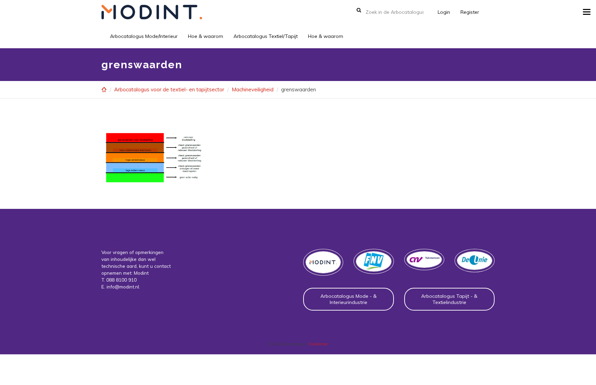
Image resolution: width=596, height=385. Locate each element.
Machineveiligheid (253, 89)
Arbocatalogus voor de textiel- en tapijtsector (169, 89)
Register (469, 12)
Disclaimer (318, 344)
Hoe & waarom (205, 36)
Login (444, 12)
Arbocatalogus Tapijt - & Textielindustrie (449, 299)
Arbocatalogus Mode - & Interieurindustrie (348, 299)
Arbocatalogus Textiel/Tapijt (266, 36)
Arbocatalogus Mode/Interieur (144, 36)
